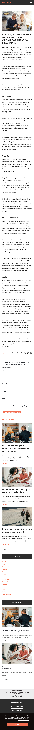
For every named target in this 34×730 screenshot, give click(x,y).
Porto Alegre (6, 592)
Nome (4, 384)
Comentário (6, 368)
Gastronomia (6, 579)
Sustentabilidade (7, 594)
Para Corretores (17, 706)
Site (3, 398)
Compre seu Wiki (17, 703)
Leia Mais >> (5, 464)
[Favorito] (3, 353)
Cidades (4, 569)
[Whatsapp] (28, 353)
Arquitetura (5, 562)
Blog (3, 564)
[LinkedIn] (31, 353)
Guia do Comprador (7, 582)
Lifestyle (4, 587)
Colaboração (5, 572)
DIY (3, 577)
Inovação (4, 584)
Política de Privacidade (23, 720)
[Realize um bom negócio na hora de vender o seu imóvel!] (17, 508)
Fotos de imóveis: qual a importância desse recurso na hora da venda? (15, 448)
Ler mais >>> (6, 640)
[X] (25, 353)
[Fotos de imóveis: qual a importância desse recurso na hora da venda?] (17, 423)
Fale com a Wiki (17, 710)
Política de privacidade (17, 690)
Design (4, 574)
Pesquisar (5, 549)
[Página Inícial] (7, 2)
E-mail (4, 391)
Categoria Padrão (7, 567)
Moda (3, 589)
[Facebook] (22, 353)
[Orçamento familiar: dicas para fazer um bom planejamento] (17, 467)
